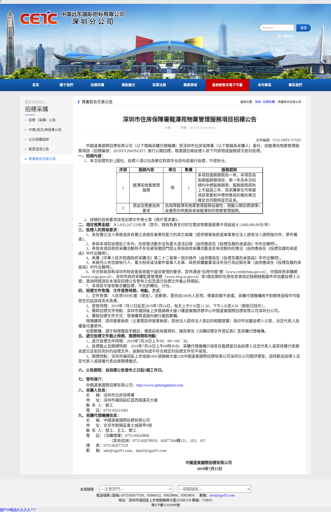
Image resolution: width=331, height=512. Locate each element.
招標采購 (97, 85)
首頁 (35, 85)
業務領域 (190, 85)
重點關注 (128, 85)
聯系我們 (295, 85)
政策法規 (159, 85)
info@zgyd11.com (222, 495)
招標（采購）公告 (42, 120)
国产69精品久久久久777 (18, 510)
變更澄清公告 (39, 149)
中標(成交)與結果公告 (45, 130)
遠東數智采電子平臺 (227, 85)
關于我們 (66, 85)
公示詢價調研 (39, 139)
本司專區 (264, 85)
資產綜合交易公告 (42, 159)
